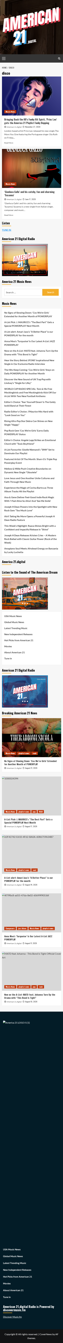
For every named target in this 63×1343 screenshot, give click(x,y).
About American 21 (14, 652)
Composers (10, 928)
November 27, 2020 (32, 126)
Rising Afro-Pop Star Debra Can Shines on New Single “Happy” (28, 423)
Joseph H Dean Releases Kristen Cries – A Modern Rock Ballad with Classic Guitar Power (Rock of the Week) (30, 539)
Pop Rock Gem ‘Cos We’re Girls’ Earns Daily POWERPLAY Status (26, 432)
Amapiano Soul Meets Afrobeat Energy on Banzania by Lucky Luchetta (31, 550)
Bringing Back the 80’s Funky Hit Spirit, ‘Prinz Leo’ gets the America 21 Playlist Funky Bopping (30, 121)
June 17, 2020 (30, 199)
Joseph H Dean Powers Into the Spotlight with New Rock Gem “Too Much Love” (30, 508)
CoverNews (45, 1334)
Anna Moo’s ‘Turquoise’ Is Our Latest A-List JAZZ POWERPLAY (29, 343)
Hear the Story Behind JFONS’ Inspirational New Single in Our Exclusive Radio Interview (29, 362)
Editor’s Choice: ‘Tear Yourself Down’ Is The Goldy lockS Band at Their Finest (30, 404)
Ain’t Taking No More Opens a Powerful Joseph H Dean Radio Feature (29, 518)
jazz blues (22, 928)
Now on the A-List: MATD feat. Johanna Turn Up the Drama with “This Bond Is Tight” (31, 352)
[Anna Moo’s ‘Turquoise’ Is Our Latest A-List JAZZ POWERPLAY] (31, 912)
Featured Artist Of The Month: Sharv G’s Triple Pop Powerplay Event (30, 461)
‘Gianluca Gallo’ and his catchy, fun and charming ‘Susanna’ (29, 193)
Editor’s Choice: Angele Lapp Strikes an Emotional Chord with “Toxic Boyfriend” (30, 442)
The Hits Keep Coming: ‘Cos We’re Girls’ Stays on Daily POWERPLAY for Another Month (29, 371)
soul (34, 870)
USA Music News (13, 616)
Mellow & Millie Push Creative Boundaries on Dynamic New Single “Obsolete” (27, 470)
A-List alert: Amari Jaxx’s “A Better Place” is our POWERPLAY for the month (28, 333)
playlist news (24, 753)
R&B (41, 811)
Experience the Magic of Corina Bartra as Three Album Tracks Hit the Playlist (28, 489)
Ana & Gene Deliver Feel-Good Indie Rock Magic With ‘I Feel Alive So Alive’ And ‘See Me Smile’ (29, 499)
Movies (8, 646)
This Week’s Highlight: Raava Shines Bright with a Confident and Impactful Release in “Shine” (30, 527)
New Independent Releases (18, 634)
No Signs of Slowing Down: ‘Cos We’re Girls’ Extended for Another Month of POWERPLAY (28, 314)
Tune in (8, 658)
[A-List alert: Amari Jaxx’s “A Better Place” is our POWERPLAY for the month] (31, 854)
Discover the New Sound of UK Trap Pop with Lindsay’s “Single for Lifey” (27, 381)
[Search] (59, 58)
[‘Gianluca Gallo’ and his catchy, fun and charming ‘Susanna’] (31, 168)
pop (34, 811)
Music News (10, 111)
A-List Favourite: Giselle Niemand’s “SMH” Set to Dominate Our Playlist (29, 451)
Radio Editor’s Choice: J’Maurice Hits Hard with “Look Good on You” (28, 413)
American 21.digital (14, 127)
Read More (8, 143)
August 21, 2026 (31, 768)
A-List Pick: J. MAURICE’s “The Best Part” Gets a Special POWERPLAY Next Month (29, 324)
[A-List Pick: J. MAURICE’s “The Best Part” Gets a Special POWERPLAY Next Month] (31, 796)
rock (34, 753)
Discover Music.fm (12, 1316)
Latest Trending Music (15, 628)
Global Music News (14, 622)
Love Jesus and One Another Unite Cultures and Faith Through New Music (29, 480)
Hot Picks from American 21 (18, 640)
